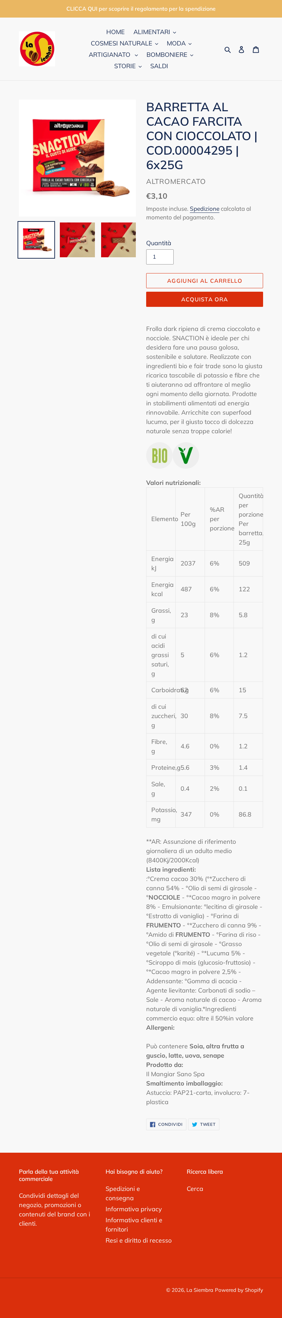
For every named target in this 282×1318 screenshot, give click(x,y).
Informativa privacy (134, 1209)
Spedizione (204, 208)
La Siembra (199, 1290)
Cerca (195, 1189)
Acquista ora (204, 299)
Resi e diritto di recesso (139, 1240)
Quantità (158, 243)
